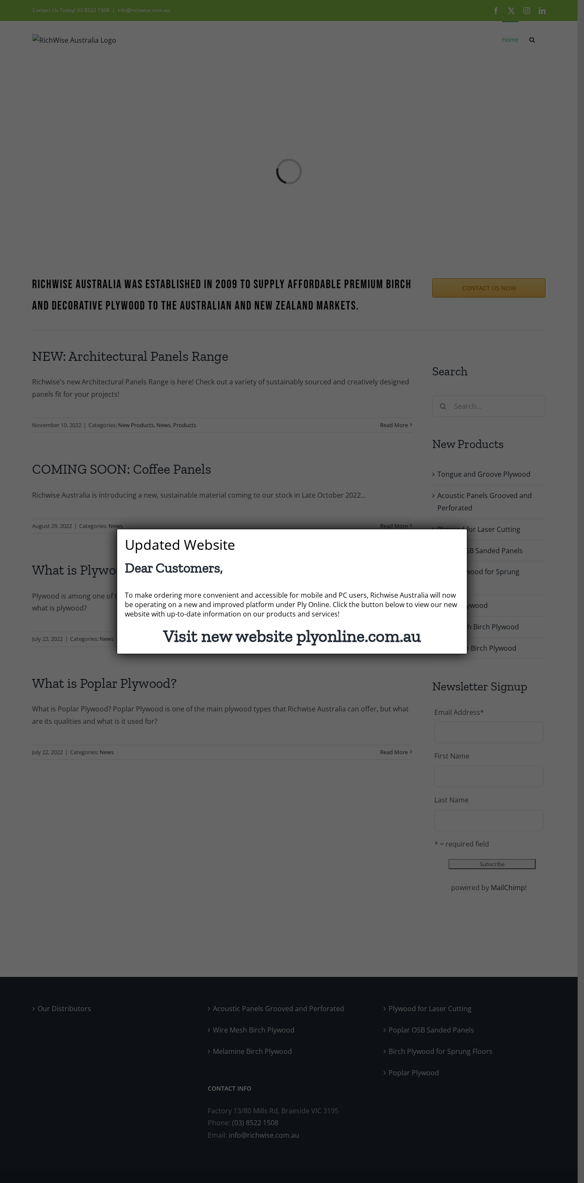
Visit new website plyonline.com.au (292, 635)
